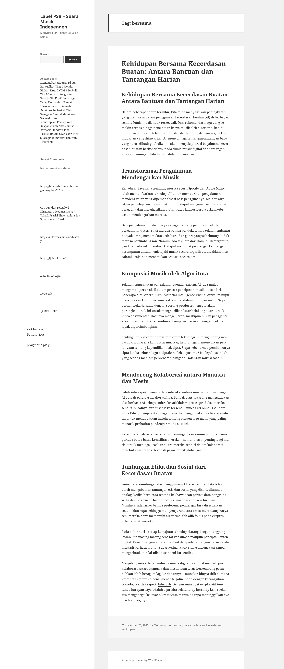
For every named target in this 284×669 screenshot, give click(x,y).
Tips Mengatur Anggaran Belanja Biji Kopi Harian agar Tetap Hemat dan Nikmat (58, 98)
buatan (200, 625)
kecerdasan (213, 625)
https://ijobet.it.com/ (53, 258)
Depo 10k (46, 293)
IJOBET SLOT (48, 311)
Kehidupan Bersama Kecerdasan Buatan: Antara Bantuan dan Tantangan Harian (174, 71)
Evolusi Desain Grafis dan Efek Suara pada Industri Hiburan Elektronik (59, 138)
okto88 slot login (50, 276)
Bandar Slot (35, 334)
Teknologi (160, 625)
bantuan (177, 625)
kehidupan (128, 629)
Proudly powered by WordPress (142, 660)
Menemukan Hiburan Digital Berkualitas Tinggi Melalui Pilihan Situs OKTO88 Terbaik (58, 86)
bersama (189, 625)
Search (44, 54)
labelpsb (164, 584)
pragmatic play (38, 345)
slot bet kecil (36, 329)
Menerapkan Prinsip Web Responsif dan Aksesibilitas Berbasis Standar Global (57, 126)
